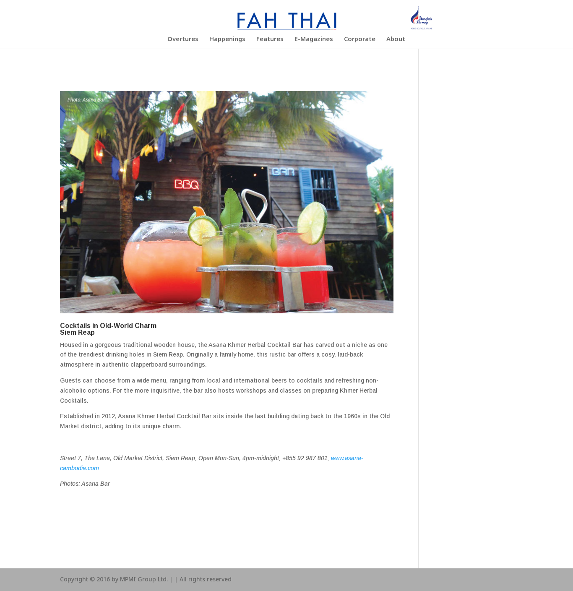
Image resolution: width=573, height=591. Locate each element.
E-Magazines (313, 40)
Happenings (227, 40)
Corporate (359, 40)
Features (270, 40)
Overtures (182, 40)
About (395, 40)
